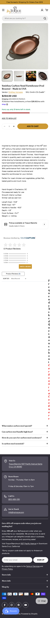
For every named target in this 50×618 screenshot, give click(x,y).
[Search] (44, 18)
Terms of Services (33, 566)
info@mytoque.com (16, 512)
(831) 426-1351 (14, 499)
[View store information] (44, 224)
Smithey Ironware (15, 92)
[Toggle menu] (3, 10)
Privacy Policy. (7, 569)
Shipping (5, 99)
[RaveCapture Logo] (27, 238)
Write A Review (25, 266)
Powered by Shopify (29, 614)
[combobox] (25, 18)
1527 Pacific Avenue (28, 543)
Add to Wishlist (9, 118)
